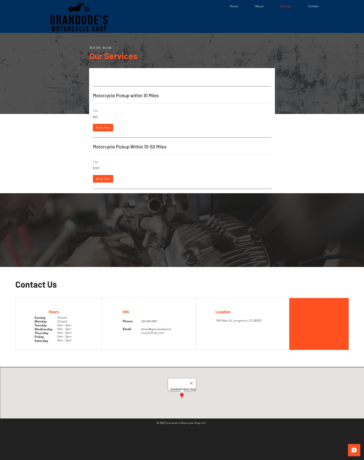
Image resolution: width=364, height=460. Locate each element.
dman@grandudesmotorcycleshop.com (156, 330)
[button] (103, 127)
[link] (182, 96)
